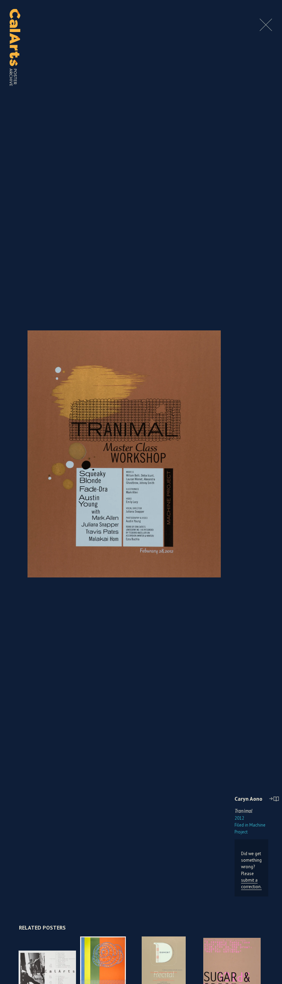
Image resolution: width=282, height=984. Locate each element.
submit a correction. (251, 883)
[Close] (266, 29)
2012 (239, 818)
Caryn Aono (248, 798)
